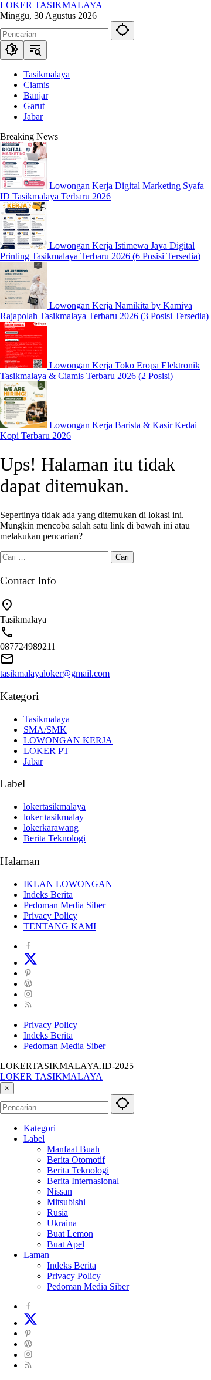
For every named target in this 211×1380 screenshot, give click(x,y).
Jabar (33, 761)
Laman (36, 1255)
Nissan (59, 1191)
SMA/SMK (45, 730)
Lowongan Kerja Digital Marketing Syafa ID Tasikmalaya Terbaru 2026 (102, 191)
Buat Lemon (70, 1234)
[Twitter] (30, 963)
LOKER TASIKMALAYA (51, 5)
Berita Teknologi (54, 838)
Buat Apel (65, 1244)
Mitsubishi (66, 1202)
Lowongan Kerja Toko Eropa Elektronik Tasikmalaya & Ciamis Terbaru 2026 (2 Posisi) (100, 370)
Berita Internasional (83, 1181)
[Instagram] (28, 994)
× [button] (7, 1088)
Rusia (57, 1212)
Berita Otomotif (76, 1160)
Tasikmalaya (46, 719)
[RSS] (28, 1005)
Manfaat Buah (73, 1149)
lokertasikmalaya (54, 806)
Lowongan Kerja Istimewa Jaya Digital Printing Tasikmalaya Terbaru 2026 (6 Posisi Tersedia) (100, 251)
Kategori (39, 1128)
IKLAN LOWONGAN (68, 884)
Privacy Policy (50, 916)
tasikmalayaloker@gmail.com (55, 673)
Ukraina (62, 1223)
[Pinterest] (28, 973)
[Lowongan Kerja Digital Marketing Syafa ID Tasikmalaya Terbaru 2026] (24, 186)
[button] (122, 30)
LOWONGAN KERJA (68, 740)
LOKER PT (46, 751)
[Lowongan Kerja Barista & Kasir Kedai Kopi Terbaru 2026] (24, 425)
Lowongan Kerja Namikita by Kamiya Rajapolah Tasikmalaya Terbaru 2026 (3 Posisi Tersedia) (104, 310)
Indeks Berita (48, 894)
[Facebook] (28, 946)
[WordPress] (28, 984)
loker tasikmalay (53, 817)
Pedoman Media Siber (64, 905)
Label (34, 1139)
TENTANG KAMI (59, 926)
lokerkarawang (51, 828)
